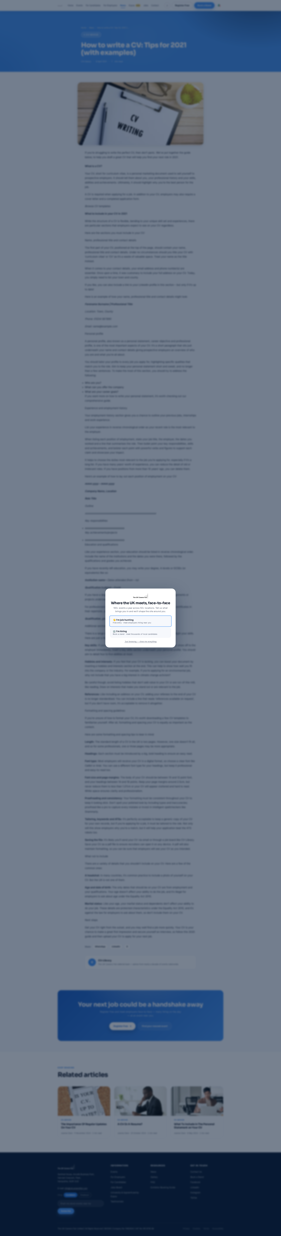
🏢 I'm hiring (135, 632)
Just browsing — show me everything (140, 641)
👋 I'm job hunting (132, 621)
